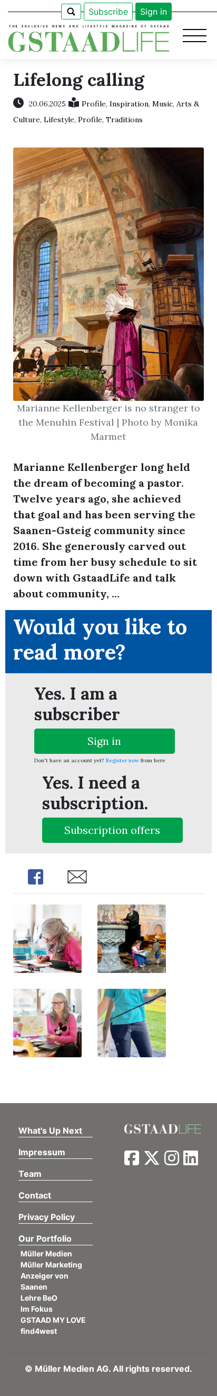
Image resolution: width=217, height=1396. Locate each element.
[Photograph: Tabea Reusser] (47, 937)
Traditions (124, 119)
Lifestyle (59, 119)
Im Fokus (37, 1308)
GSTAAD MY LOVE (53, 1319)
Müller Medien (46, 1253)
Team (30, 1173)
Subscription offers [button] (112, 830)
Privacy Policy (46, 1217)
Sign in (153, 11)
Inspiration (129, 104)
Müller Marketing (51, 1264)
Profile (94, 104)
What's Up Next (50, 1130)
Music (162, 104)
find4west (39, 1330)
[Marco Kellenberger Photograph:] (131, 1021)
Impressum (41, 1152)
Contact (34, 1195)
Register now (122, 760)
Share (35, 876)
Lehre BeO (39, 1297)
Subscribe (108, 11)
